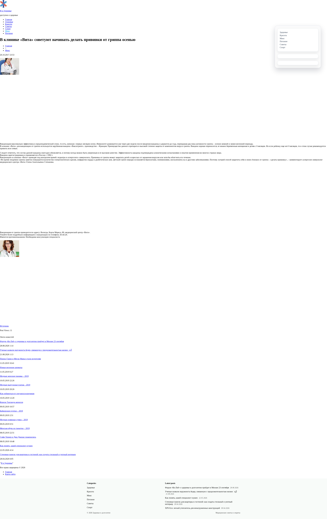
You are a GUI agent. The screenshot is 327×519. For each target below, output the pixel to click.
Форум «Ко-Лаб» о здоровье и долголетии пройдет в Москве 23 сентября (32, 341)
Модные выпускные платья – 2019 (15, 385)
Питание (9, 33)
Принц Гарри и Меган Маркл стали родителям (20, 359)
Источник (4, 326)
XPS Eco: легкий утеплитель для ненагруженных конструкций (192, 508)
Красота (8, 24)
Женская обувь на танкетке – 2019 (15, 428)
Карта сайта (10, 474)
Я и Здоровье (6, 463)
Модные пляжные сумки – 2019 (14, 420)
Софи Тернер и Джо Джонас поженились (18, 437)
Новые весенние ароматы (11, 367)
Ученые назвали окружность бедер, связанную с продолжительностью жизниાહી (36, 350)
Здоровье (9, 22)
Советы (8, 26)
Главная (8, 19)
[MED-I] (3, 7)
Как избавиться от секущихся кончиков (17, 393)
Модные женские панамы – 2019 (14, 376)
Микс (7, 31)
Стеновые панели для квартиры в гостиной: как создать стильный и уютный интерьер (38, 454)
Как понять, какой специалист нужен (16, 446)
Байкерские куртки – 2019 (11, 411)
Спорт (8, 29)
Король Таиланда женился (11, 402)
